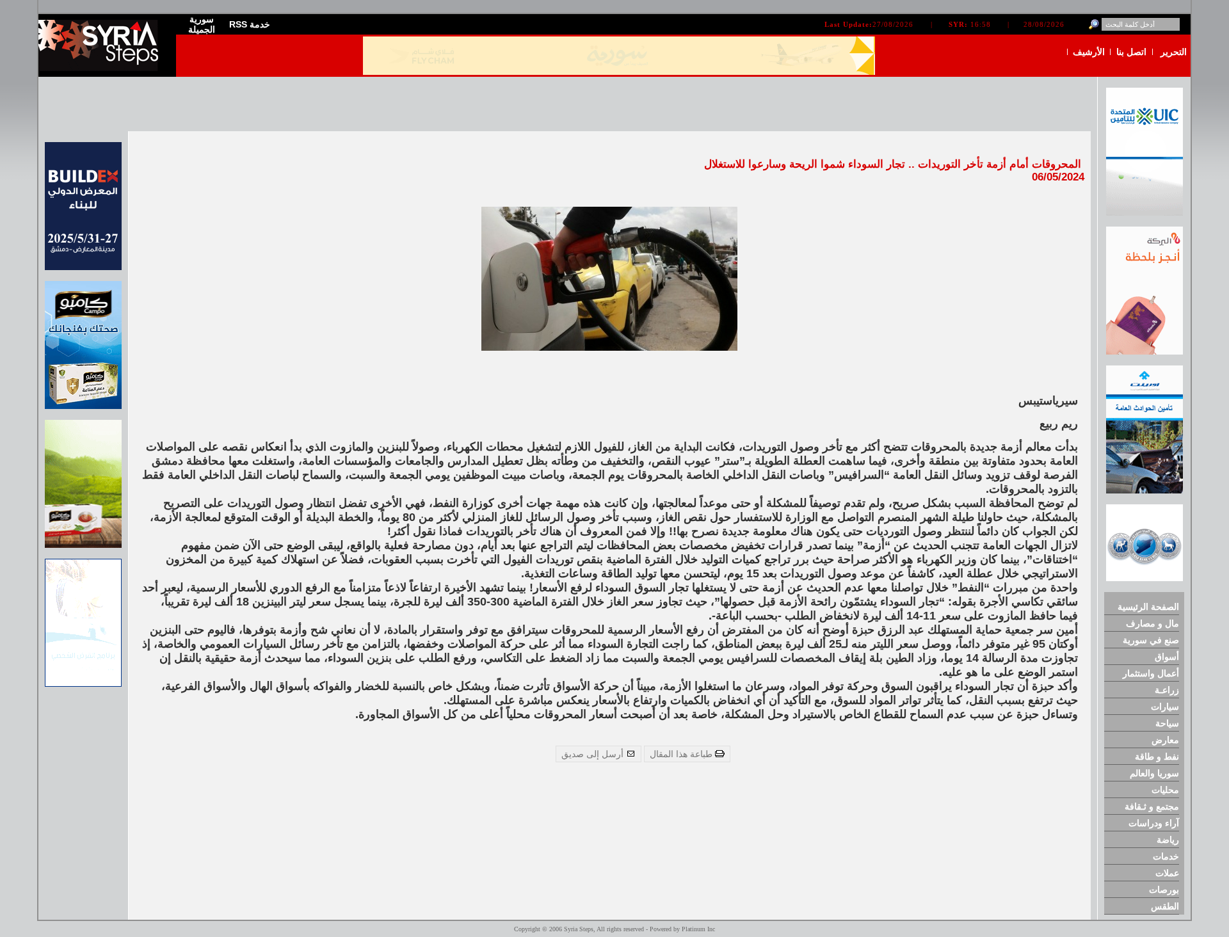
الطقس (1165, 906)
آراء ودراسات (1154, 823)
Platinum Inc (698, 929)
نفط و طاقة (1157, 756)
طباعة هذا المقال (682, 754)
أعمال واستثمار (1151, 673)
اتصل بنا (1131, 52)
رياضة (1168, 840)
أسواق (1167, 657)
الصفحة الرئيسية (1148, 607)
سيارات (1165, 706)
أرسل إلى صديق (593, 754)
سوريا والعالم (1154, 773)
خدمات (1166, 856)
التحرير (1174, 52)
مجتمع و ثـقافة (1152, 806)
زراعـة (1167, 690)
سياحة (1167, 723)
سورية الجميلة (201, 24)
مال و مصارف (1152, 623)
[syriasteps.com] (102, 68)
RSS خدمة (249, 24)
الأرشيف (1089, 52)
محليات (1165, 790)
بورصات (1164, 890)
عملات (1167, 873)
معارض (1165, 740)
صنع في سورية (1151, 640)
